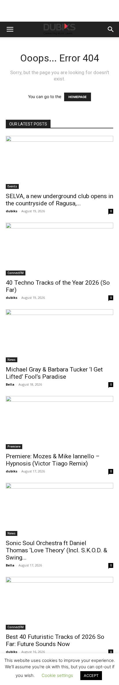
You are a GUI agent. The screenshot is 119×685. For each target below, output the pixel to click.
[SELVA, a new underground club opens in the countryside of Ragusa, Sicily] (59, 162)
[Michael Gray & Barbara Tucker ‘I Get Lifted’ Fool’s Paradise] (59, 335)
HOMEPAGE (77, 97)
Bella (10, 384)
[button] (10, 29)
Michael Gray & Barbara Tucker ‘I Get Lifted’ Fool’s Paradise (54, 373)
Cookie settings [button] (57, 675)
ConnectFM (16, 273)
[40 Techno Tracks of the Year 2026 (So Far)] (59, 249)
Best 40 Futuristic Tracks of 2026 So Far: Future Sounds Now (55, 640)
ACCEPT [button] (91, 675)
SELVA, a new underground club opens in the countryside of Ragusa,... (59, 200)
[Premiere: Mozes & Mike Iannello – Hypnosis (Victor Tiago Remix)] (59, 422)
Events (12, 186)
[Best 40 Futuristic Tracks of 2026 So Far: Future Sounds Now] (59, 603)
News (12, 360)
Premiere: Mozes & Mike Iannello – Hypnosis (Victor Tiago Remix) (53, 460)
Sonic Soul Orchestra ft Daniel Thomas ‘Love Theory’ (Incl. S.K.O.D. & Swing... (56, 550)
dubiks (11, 211)
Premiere (14, 446)
